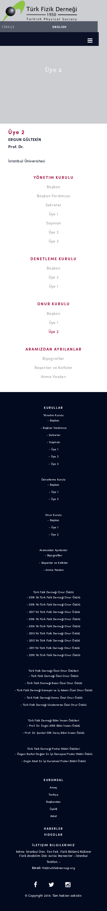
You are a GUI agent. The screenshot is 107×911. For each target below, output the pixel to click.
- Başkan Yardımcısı (53, 428)
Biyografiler (53, 358)
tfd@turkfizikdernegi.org (58, 868)
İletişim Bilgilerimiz (53, 845)
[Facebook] (37, 885)
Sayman (53, 223)
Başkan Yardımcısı (53, 195)
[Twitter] (53, 885)
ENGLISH (59, 26)
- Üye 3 (53, 464)
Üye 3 (53, 241)
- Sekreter (54, 435)
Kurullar (53, 407)
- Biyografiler (53, 555)
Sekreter (53, 204)
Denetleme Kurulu (53, 479)
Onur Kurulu (53, 515)
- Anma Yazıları (53, 570)
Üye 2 (53, 232)
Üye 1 (53, 213)
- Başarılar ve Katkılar (53, 563)
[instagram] (68, 885)
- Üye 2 (53, 456)
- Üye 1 (53, 449)
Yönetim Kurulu (53, 415)
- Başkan (53, 420)
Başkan (53, 186)
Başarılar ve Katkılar (54, 367)
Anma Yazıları (53, 376)
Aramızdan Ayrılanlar (53, 550)
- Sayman (53, 442)
